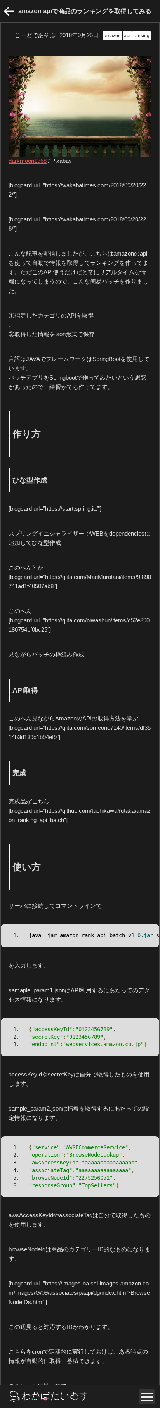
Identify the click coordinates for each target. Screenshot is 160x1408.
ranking (142, 35)
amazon (112, 35)
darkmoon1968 (28, 160)
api (127, 35)
